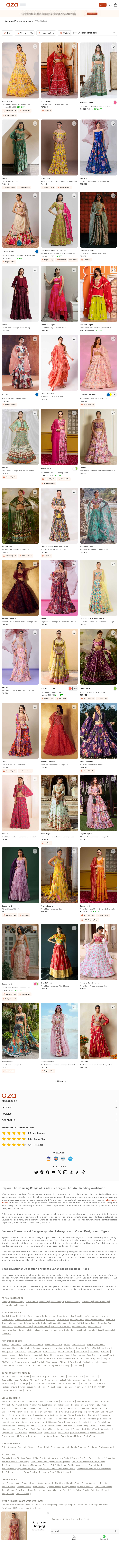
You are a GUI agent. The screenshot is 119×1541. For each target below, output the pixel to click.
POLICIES (6, 1114)
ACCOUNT (7, 1107)
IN (116, 1531)
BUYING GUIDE (9, 1101)
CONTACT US (8, 1120)
